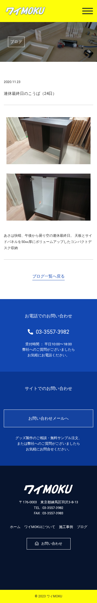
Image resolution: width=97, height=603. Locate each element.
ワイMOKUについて (39, 527)
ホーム (15, 527)
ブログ (82, 527)
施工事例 (66, 527)
